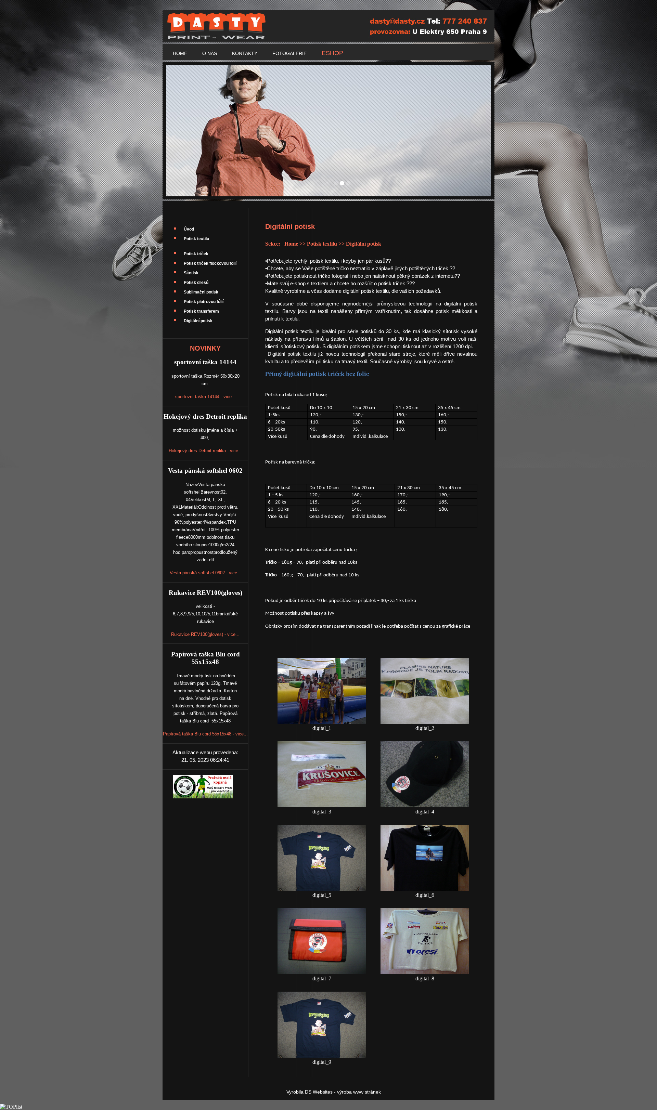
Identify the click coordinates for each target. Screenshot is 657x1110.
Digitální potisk (198, 320)
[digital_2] (425, 722)
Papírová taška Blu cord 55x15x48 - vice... (205, 733)
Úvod (189, 229)
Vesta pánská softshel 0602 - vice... (205, 572)
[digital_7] (322, 972)
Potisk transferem (201, 311)
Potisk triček (196, 253)
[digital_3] (322, 805)
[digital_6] (425, 889)
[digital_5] (322, 889)
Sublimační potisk (201, 292)
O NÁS (209, 53)
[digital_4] (425, 805)
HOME (180, 53)
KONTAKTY (244, 53)
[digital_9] (322, 1056)
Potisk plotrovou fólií (203, 301)
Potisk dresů (196, 282)
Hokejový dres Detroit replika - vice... (205, 450)
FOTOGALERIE (289, 53)
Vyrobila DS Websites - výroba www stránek (333, 1092)
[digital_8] (425, 972)
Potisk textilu (196, 238)
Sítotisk (191, 273)
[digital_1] (322, 722)
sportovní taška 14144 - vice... (205, 396)
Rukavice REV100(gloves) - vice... (205, 634)
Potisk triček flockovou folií (210, 263)
